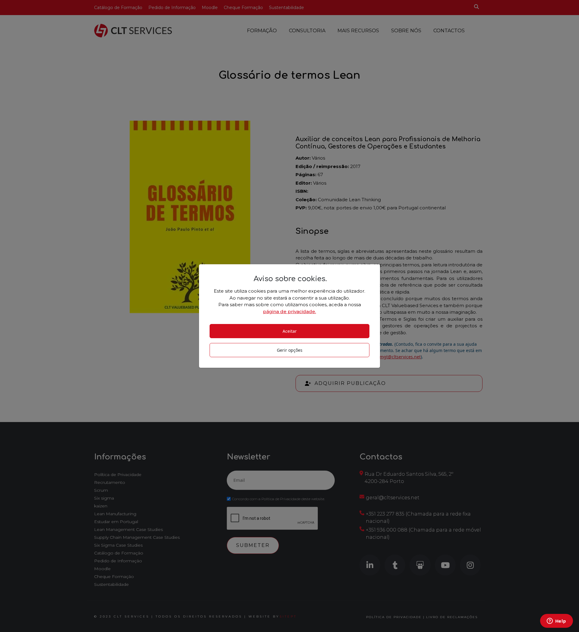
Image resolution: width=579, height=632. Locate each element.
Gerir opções (289, 350)
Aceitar (290, 331)
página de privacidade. (289, 311)
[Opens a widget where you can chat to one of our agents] (556, 621)
